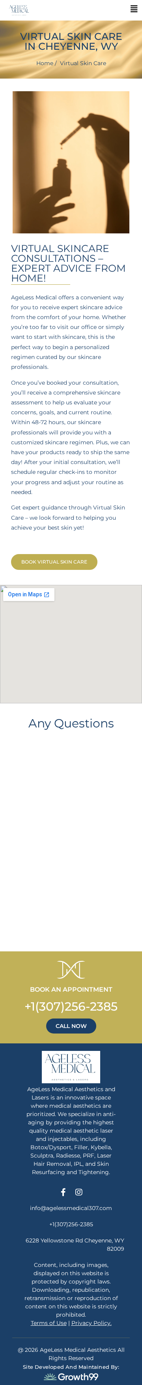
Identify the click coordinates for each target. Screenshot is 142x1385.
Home (44, 63)
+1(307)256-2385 (71, 1006)
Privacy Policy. (91, 1323)
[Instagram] (79, 1192)
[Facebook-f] (63, 1192)
